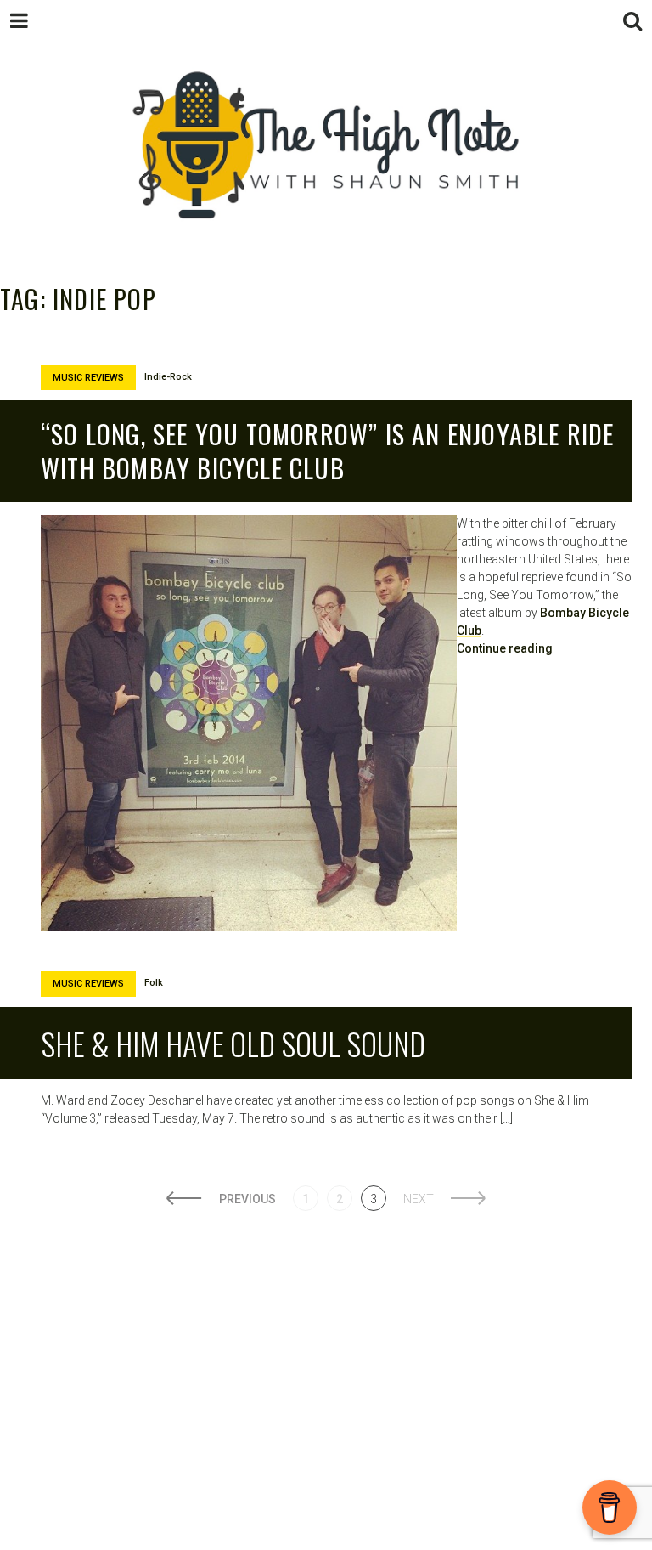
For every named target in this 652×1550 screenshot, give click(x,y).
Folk (153, 982)
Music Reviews (88, 377)
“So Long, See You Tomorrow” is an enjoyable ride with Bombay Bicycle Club (328, 451)
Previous (247, 1199)
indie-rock (168, 376)
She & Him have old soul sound (233, 1043)
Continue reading (505, 648)
